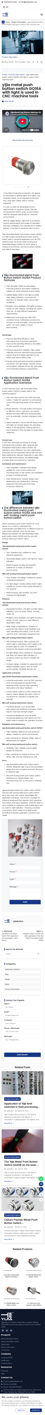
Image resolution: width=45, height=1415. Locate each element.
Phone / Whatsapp (11, 1028)
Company (8, 1020)
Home (7, 22)
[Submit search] (38, 954)
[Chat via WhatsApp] (41, 1179)
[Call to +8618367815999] (41, 1189)
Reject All (21, 1410)
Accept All (36, 1410)
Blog (6, 974)
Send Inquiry (22, 1055)
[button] (41, 14)
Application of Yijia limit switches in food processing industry (21, 1107)
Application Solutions (12, 969)
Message (13, 887)
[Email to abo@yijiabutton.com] (41, 1184)
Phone (12, 872)
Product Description (18, 22)
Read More (8, 1123)
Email (12, 879)
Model (7, 979)
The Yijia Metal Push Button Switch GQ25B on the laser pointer (21, 1165)
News (7, 984)
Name (12, 864)
